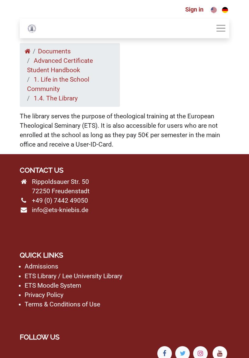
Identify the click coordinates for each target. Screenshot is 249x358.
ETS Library (40, 276)
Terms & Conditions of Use (62, 304)
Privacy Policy (44, 295)
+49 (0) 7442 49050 (60, 200)
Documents (54, 51)
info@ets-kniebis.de (60, 210)
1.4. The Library (56, 98)
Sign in (194, 9)
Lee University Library (92, 276)
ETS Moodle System (53, 285)
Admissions (41, 266)
